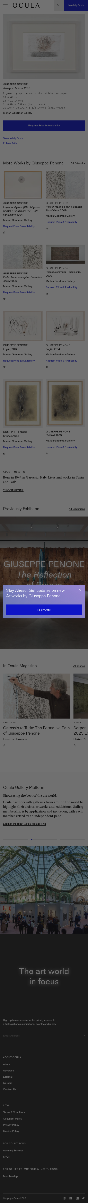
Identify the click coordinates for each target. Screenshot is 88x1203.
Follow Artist (44, 609)
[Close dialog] (80, 590)
